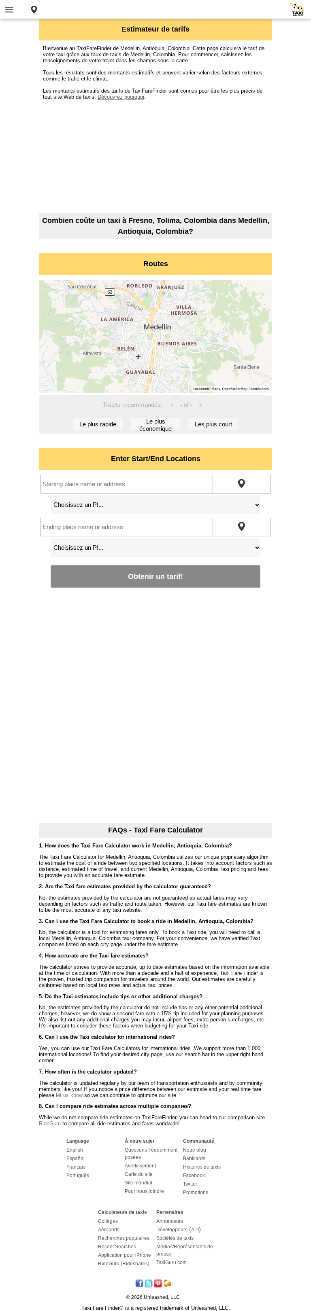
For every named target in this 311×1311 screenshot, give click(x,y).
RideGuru (50, 1123)
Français (75, 1167)
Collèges (108, 1221)
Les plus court (213, 424)
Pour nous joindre (144, 1191)
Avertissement (140, 1166)
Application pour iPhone (124, 1255)
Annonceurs (169, 1221)
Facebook (194, 1175)
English (74, 1150)
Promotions (195, 1192)
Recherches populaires (123, 1238)
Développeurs (171, 1230)
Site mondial (138, 1183)
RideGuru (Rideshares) (123, 1264)
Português (77, 1175)
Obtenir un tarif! (155, 576)
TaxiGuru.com (171, 1262)
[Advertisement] (155, 156)
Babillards (194, 1158)
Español (75, 1158)
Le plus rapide (97, 424)
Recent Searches (117, 1247)
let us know (69, 1095)
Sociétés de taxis (175, 1238)
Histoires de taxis (202, 1167)
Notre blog (194, 1150)
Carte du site (139, 1174)
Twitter (190, 1184)
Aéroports (108, 1230)
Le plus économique (155, 424)
